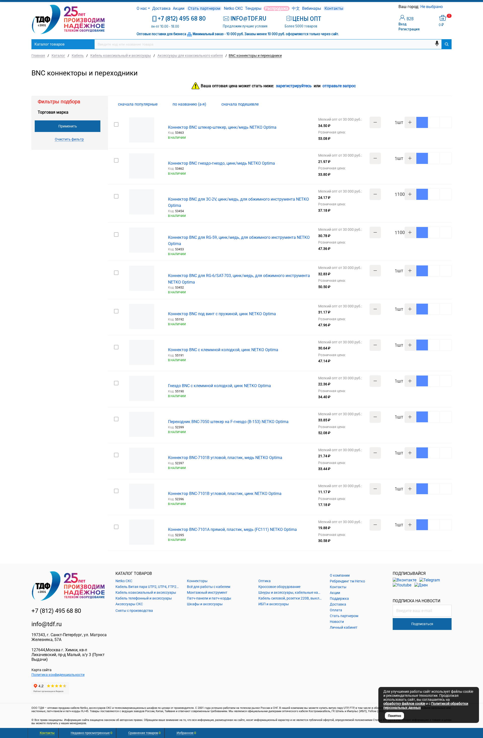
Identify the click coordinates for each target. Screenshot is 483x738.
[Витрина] (432, 104)
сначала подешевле (240, 104)
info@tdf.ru (46, 624)
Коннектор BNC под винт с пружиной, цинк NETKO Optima (222, 313)
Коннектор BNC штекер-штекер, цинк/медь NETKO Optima (222, 127)
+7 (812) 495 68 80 (182, 19)
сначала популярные (138, 104)
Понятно (394, 716)
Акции (178, 8)
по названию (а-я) (190, 104)
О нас (142, 8)
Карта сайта (41, 670)
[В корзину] (422, 122)
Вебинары (311, 8)
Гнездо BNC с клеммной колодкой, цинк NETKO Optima (219, 385)
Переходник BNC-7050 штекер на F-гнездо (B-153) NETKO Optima (228, 421)
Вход (402, 24)
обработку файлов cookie (404, 704)
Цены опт (306, 19)
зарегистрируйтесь (294, 86)
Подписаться (422, 624)
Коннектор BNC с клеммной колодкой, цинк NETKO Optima (223, 349)
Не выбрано (432, 6)
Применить (67, 126)
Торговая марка (53, 112)
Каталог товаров (49, 44)
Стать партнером (204, 8)
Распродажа (276, 8)
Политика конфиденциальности (58, 675)
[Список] (449, 104)
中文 (296, 8)
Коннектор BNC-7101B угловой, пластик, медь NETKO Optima (225, 457)
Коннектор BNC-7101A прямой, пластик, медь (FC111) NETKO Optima (232, 529)
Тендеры (253, 8)
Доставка (161, 8)
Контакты (334, 8)
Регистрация (409, 29)
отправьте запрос (339, 86)
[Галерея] (440, 104)
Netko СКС (233, 8)
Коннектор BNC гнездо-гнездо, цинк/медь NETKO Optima (221, 163)
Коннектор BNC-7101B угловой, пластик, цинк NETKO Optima (224, 493)
